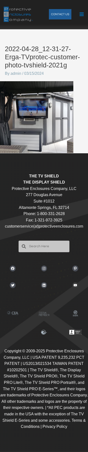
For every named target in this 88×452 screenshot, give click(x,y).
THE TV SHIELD (44, 176)
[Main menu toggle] (81, 14)
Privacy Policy (55, 426)
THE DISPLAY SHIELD (44, 182)
